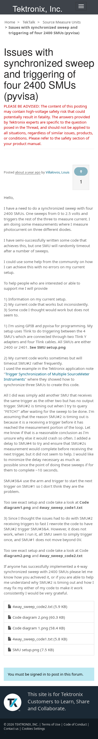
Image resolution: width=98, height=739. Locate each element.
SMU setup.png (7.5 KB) (33, 649)
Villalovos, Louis (57, 172)
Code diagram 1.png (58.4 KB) (38, 627)
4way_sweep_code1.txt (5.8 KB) (39, 638)
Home (10, 21)
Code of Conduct (75, 724)
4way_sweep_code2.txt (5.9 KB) (39, 606)
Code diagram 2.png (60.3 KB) (38, 617)
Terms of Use (51, 724)
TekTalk (29, 21)
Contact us (11, 729)
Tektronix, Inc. (38, 8)
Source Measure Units (62, 21)
